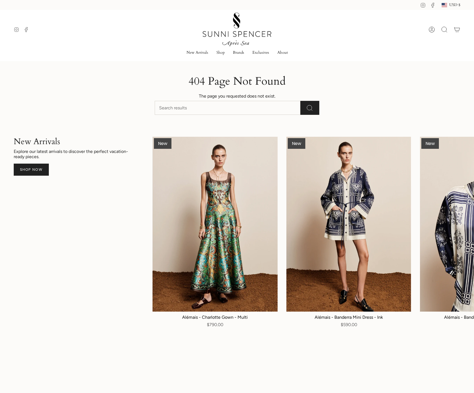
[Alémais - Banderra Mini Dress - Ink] (348, 224)
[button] (220, 53)
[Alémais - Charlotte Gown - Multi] (215, 224)
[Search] (309, 108)
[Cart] (457, 29)
